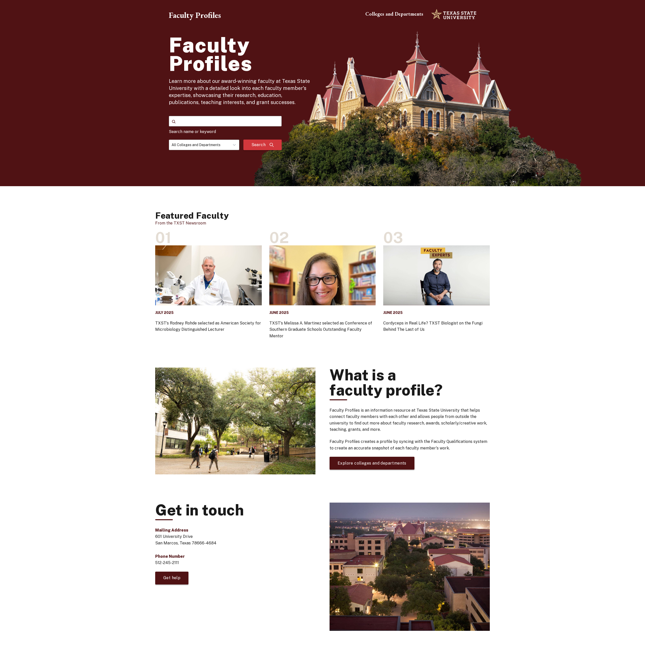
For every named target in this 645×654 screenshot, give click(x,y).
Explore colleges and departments (372, 463)
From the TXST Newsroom (180, 223)
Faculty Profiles (195, 15)
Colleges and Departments (394, 14)
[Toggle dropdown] (235, 145)
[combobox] (204, 145)
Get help (171, 577)
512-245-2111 (167, 562)
